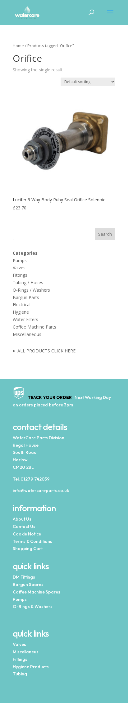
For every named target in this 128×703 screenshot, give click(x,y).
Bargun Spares (28, 584)
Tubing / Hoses (28, 282)
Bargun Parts (26, 297)
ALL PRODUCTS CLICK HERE (46, 351)
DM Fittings (24, 577)
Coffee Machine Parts (34, 327)
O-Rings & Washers (33, 606)
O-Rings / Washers (31, 290)
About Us (22, 519)
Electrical (21, 304)
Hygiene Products (31, 666)
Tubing (20, 674)
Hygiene (21, 312)
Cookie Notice (27, 534)
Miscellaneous (27, 334)
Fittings (20, 275)
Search (105, 234)
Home (18, 45)
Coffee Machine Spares (36, 592)
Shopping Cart (28, 548)
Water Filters (25, 319)
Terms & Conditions (32, 541)
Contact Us (24, 526)
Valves (19, 268)
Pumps (20, 260)
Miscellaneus (26, 652)
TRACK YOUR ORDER (48, 397)
